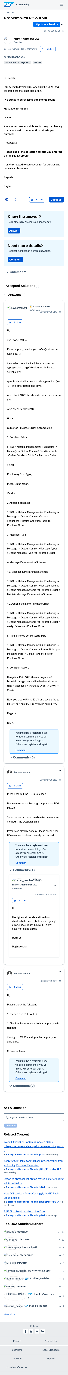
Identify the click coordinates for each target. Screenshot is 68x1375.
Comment (56, 199)
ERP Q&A (10, 12)
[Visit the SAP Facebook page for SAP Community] (25, 1331)
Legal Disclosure (51, 1350)
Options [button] (62, 24)
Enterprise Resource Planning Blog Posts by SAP (33, 1169)
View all (8, 1314)
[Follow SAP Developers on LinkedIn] (42, 1331)
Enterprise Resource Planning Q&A (25, 1154)
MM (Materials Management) (17, 62)
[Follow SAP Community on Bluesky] (31, 1331)
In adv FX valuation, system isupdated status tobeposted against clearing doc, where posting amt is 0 (34, 1146)
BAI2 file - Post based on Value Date (24, 1211)
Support (51, 1358)
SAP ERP (37, 62)
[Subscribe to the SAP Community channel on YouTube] (37, 1331)
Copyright (17, 1350)
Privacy (17, 1341)
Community (22, 4)
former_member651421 (27, 39)
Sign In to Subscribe (47, 24)
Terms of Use (51, 1341)
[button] (42, 49)
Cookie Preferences (17, 1367)
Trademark (17, 1358)
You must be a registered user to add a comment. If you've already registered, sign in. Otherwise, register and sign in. (32, 738)
